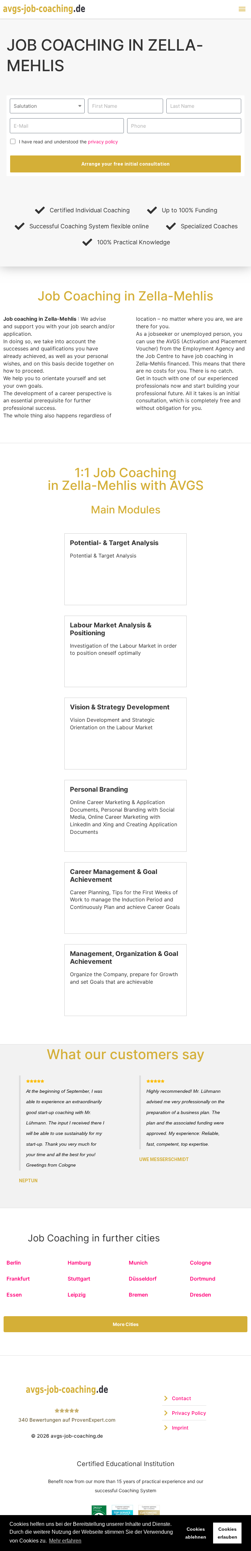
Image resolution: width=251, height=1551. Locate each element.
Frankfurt (18, 1278)
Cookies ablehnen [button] (195, 1533)
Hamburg (79, 1262)
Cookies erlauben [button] (227, 1533)
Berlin (14, 1262)
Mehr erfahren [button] (65, 1540)
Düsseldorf (143, 1278)
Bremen (138, 1294)
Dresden (200, 1294)
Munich (138, 1262)
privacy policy (103, 141)
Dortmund (202, 1278)
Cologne (200, 1262)
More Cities (126, 1324)
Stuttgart (79, 1278)
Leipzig (77, 1294)
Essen (14, 1294)
